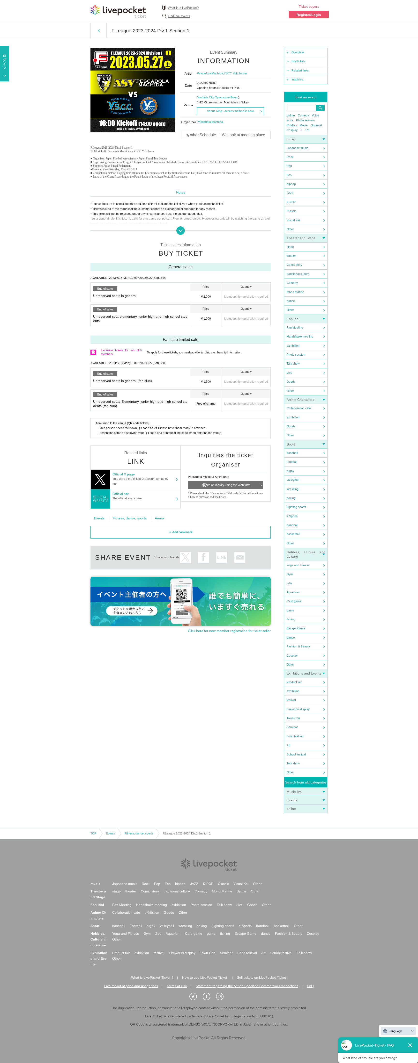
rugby (290, 471)
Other (290, 229)
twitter (185, 557)
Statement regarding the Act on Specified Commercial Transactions (247, 986)
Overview (297, 52)
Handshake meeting (300, 336)
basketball (293, 534)
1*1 (307, 130)
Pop (289, 166)
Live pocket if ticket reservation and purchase (118, 11)
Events (292, 800)
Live (289, 372)
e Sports (292, 516)
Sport (291, 444)
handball (292, 525)
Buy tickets (298, 61)
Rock (290, 157)
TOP (93, 833)
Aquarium (293, 592)
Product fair (294, 682)
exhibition (293, 345)
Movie (304, 125)
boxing (291, 498)
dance (291, 301)
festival (291, 700)
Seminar (292, 727)
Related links (300, 70)
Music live (294, 792)
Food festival (295, 736)
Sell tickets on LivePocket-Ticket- (262, 977)
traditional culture (298, 274)
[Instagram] (222, 996)
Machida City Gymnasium (214, 97)
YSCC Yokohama (235, 73)
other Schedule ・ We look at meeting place (227, 135)
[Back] (98, 30)
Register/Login (309, 15)
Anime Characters (300, 400)
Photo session (305, 120)
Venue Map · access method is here (230, 111)
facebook (203, 557)
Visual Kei (293, 220)
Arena (159, 518)
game (290, 610)
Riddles (292, 125)
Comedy (303, 115)
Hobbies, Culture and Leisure (99, 939)
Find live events (179, 16)
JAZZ (290, 193)
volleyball (293, 480)
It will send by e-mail (239, 557)
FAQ (310, 986)
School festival (296, 754)
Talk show (293, 363)
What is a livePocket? (183, 8)
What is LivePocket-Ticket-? (152, 977)
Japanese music (297, 148)
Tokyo (234, 97)
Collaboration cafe (299, 408)
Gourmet (316, 125)
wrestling (293, 489)
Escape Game (296, 628)
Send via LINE (221, 557)
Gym (290, 574)
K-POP (291, 202)
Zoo (289, 583)
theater (291, 256)
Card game (294, 601)
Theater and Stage (301, 238)
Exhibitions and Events (304, 673)
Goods (291, 381)
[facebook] (209, 996)
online (291, 115)
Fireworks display (298, 709)
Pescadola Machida (210, 73)
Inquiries (297, 79)
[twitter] (195, 996)
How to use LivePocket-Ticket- (205, 977)
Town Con (293, 718)
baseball (292, 453)
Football (292, 462)
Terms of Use (177, 986)
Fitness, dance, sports (130, 518)
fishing (291, 619)
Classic (291, 211)
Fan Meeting (295, 327)
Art (288, 745)
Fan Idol (293, 319)
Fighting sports (296, 507)
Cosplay (292, 130)
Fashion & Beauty (298, 646)
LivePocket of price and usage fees (131, 986)
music (291, 139)
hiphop (291, 184)
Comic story (294, 264)
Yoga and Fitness (298, 565)
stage (290, 247)
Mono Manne (295, 292)
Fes (289, 175)
